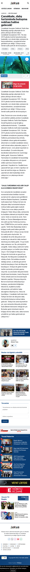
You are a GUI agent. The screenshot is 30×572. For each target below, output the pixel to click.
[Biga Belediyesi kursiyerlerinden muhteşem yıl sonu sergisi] (22, 387)
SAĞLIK (12, 546)
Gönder (5, 421)
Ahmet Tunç (14, 342)
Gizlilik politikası (5, 571)
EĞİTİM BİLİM (21, 544)
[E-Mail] (12, 345)
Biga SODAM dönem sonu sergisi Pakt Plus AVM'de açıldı (22, 379)
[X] (12, 539)
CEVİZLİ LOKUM (6, 8)
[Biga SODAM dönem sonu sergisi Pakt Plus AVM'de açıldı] (22, 373)
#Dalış (12, 48)
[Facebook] (15, 345)
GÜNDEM (17, 8)
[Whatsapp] (21, 539)
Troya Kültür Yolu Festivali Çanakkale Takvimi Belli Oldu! (7, 365)
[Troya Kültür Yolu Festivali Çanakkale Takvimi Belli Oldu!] (7, 358)
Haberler (3, 13)
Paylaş (5, 75)
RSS (5, 557)
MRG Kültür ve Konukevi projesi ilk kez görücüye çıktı (21, 365)
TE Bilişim (19, 563)
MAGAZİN (16, 548)
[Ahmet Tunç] (5, 343)
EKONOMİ (25, 8)
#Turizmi (20, 48)
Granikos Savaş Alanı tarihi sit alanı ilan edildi (7, 394)
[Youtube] (18, 539)
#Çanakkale (4, 48)
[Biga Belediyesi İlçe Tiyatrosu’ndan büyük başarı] (7, 373)
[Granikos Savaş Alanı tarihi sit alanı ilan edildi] (7, 387)
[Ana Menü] (2, 3)
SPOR (18, 546)
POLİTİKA (5, 546)
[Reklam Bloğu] (15, 430)
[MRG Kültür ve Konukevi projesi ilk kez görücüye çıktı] (22, 358)
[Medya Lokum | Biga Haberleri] (15, 3)
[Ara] (28, 3)
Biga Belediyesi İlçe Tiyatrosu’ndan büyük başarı (7, 379)
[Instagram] (15, 539)
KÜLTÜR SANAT (12, 13)
